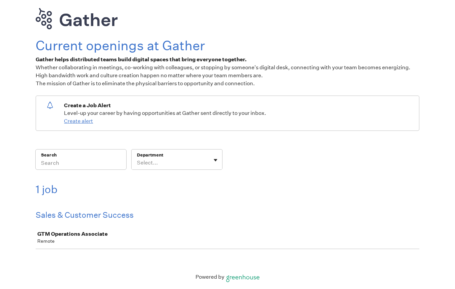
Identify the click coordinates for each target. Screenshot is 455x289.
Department (150, 155)
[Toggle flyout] (216, 160)
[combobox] (137, 162)
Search (49, 155)
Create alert (78, 121)
